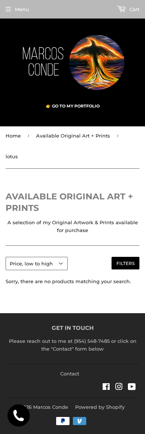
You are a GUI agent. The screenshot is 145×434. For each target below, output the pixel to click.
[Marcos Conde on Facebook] (106, 388)
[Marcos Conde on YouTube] (132, 388)
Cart (133, 9)
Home (13, 136)
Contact (69, 374)
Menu (22, 9)
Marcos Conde (50, 407)
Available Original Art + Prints (73, 136)
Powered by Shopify (100, 407)
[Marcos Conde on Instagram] (119, 388)
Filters (125, 263)
